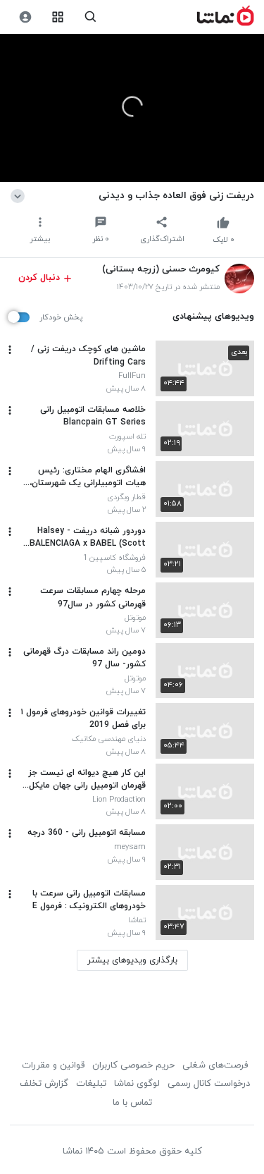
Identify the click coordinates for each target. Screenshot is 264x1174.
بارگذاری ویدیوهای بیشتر (132, 960)
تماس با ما (132, 1102)
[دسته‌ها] (58, 17)
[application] (132, 108)
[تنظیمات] (25, 17)
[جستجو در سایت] (90, 17)
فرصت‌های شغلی (215, 1065)
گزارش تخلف (44, 1083)
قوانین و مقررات (53, 1065)
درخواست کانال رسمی (209, 1083)
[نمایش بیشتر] (20, 195)
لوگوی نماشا (137, 1083)
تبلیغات (91, 1083)
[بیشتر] (10, 350)
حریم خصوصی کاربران (133, 1065)
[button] (132, 106)
